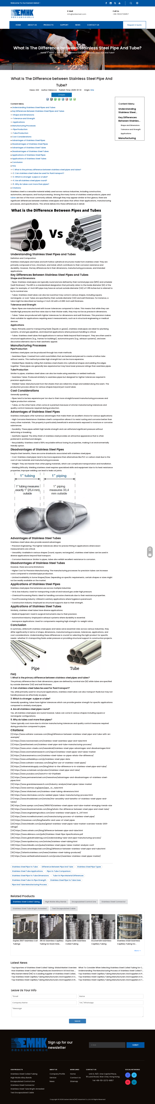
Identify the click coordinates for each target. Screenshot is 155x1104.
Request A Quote (134, 25)
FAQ (14, 166)
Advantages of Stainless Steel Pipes (28, 140)
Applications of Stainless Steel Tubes (29, 158)
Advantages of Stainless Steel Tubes (29, 147)
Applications (19, 122)
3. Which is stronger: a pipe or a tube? (30, 177)
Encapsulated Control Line (84, 901)
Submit (77, 1021)
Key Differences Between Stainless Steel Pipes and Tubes (38, 111)
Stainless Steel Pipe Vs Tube (25, 866)
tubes (13, 197)
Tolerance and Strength (24, 118)
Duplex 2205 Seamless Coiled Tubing (75, 942)
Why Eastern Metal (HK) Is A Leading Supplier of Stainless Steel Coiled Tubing (44, 973)
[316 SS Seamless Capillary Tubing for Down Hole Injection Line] (52, 926)
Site (92, 90)
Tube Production (20, 133)
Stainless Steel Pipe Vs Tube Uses (65, 880)
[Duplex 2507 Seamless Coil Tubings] (25, 926)
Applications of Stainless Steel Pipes (29, 155)
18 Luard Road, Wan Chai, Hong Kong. (103, 1076)
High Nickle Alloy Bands (55, 901)
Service (53, 1077)
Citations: (16, 188)
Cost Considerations (21, 136)
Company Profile (57, 1074)
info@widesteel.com (76, 14)
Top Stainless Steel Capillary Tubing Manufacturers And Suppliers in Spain (44, 976)
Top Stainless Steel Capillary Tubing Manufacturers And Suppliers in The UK (111, 980)
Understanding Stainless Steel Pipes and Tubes (33, 107)
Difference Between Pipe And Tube (57, 866)
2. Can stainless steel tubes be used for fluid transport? (38, 173)
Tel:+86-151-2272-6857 (103, 1080)
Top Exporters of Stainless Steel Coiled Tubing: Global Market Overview (44, 967)
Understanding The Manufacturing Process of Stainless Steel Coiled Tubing (111, 970)
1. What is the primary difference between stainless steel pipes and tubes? (47, 169)
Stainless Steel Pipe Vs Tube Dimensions (30, 875)
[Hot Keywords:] (131, 3)
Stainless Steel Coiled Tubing (26, 901)
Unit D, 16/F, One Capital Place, (103, 1074)
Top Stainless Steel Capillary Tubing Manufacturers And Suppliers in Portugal (111, 973)
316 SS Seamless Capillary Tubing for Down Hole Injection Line (51, 942)
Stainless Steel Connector (113, 901)
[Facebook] (106, 3)
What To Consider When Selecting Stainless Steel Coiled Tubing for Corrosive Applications (111, 967)
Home (73, 1074)
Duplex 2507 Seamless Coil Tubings (25, 942)
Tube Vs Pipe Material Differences (68, 875)
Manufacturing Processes (24, 125)
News (52, 1081)
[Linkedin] (110, 3)
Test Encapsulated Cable (63, 908)
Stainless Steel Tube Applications (27, 871)
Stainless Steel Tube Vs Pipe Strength (29, 880)
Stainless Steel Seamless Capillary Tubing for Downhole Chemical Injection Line (128, 942)
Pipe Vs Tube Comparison (59, 871)
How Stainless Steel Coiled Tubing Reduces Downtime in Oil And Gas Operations (44, 970)
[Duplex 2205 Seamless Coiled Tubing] (77, 926)
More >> (137, 951)
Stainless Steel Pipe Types (89, 866)
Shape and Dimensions (23, 115)
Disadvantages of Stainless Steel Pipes (30, 144)
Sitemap (74, 1081)
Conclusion (17, 162)
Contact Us (75, 1077)
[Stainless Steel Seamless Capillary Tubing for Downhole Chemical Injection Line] (129, 926)
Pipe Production (20, 129)
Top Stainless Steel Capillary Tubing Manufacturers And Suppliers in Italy (111, 976)
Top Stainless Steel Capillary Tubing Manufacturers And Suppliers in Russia (44, 980)
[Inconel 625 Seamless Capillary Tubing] (103, 926)
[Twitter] (115, 3)
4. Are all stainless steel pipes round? (30, 180)
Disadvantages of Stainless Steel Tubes (30, 151)
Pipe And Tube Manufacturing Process (29, 884)
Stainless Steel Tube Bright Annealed (30, 908)
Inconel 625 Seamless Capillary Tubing (101, 942)
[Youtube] (119, 3)
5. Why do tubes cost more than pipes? (31, 184)
